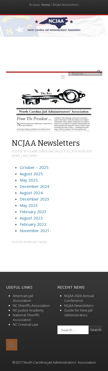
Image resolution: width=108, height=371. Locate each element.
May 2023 (29, 205)
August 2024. (32, 192)
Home (45, 5)
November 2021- (35, 230)
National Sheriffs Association (26, 317)
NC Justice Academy (28, 310)
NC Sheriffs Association (31, 305)
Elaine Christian (40, 151)
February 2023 (33, 211)
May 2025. (29, 180)
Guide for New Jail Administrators (78, 312)
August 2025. (32, 173)
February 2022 (33, 224)
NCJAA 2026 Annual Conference (79, 298)
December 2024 (34, 186)
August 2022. (32, 217)
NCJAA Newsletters (79, 305)
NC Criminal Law (25, 324)
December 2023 (34, 199)
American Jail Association (23, 298)
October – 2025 (34, 167)
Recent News (37, 242)
